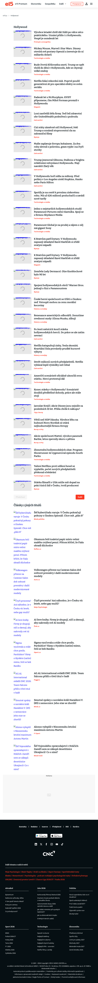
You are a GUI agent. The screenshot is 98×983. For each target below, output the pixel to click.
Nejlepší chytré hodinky (45, 943)
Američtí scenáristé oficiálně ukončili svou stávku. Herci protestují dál (58, 377)
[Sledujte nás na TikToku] (62, 844)
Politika (72, 888)
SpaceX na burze (43, 933)
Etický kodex (55, 977)
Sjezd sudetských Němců (78, 900)
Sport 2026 (10, 927)
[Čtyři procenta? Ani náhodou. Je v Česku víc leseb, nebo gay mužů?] (23, 606)
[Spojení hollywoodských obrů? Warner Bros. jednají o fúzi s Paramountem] (23, 289)
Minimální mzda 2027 (76, 946)
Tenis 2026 (9, 943)
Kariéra (76, 827)
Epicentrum (9, 895)
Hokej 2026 (9, 940)
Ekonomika (36, 4)
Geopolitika (50, 4)
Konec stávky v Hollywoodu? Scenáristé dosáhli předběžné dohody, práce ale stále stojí (57, 392)
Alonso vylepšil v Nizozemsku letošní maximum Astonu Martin (55, 728)
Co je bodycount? (11, 911)
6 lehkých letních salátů (45, 918)
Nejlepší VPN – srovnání (45, 946)
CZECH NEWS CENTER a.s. (58, 963)
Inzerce (45, 827)
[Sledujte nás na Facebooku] (46, 844)
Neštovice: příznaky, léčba (14, 898)
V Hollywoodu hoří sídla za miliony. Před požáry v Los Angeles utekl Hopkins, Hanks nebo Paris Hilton (58, 179)
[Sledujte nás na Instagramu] (52, 844)
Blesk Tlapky (26, 872)
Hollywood (14, 15)
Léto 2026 (41, 888)
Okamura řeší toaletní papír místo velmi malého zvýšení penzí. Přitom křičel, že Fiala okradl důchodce (59, 542)
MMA (7, 933)
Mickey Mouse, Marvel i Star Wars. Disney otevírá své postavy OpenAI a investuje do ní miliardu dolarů (59, 51)
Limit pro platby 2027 (76, 940)
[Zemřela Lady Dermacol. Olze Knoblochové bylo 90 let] (23, 275)
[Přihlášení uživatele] (86, 3)
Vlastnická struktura (75, 974)
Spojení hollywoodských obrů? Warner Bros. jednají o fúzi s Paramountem (59, 287)
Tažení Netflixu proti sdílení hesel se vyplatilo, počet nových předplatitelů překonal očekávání (55, 469)
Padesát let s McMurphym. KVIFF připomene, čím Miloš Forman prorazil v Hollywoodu (56, 100)
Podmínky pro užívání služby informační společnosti (64, 971)
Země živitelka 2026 (76, 950)
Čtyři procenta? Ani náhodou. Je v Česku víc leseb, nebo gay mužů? (58, 602)
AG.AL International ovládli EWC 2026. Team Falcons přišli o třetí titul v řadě (59, 675)
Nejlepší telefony (43, 936)
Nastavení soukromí (59, 974)
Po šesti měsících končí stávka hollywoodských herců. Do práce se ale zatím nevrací (59, 332)
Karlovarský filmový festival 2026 (48, 895)
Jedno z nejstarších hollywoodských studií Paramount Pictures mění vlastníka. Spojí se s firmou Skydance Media (59, 211)
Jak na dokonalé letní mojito (47, 915)
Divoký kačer (73, 914)
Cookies (47, 974)
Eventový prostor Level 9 (24, 879)
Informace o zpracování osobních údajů (29, 974)
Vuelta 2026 (60, 879)
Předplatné (56, 827)
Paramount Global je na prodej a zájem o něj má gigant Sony (58, 227)
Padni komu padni (75, 907)
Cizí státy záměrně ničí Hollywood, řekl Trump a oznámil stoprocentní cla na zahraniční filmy (56, 130)
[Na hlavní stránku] (9, 3)
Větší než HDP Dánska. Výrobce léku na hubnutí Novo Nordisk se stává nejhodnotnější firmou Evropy (56, 422)
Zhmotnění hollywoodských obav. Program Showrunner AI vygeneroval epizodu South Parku (58, 452)
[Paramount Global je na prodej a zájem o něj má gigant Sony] (23, 228)
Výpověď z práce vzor (76, 910)
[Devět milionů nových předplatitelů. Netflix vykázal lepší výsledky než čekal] (23, 365)
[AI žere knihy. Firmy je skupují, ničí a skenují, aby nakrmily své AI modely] (23, 627)
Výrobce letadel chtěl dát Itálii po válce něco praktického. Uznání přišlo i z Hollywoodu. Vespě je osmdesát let (58, 35)
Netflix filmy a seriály (44, 950)
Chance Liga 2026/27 (44, 879)
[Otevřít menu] (91, 3)
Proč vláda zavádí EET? (77, 904)
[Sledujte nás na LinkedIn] (36, 844)
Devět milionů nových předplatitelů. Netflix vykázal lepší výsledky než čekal (58, 363)
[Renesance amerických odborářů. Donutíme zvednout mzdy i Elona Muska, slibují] (23, 319)
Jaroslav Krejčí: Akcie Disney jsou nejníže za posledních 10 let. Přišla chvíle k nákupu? (58, 407)
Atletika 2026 (9, 950)
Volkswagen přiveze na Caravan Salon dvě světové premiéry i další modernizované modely (57, 573)
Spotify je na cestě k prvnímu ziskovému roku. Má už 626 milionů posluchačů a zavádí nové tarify (59, 195)
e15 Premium (21, 4)
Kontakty (23, 827)
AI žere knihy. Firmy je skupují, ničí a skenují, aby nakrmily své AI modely (59, 621)
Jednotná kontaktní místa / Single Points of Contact (31, 977)
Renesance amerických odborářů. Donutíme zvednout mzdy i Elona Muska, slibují (59, 317)
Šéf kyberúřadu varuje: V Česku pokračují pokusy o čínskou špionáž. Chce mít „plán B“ (59, 514)
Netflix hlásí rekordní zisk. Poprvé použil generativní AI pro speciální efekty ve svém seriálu (58, 84)
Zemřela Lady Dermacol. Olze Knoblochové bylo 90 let (58, 273)
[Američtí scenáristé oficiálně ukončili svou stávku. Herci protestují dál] (23, 379)
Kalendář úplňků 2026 (13, 908)
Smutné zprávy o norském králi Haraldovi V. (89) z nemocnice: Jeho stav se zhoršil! (58, 702)
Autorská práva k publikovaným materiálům (29, 971)
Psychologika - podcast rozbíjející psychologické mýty (47, 876)
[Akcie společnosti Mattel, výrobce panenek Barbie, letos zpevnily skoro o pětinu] (23, 439)
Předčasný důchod (76, 933)
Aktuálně (9, 888)
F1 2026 (8, 946)
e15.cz (5, 15)
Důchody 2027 (74, 943)
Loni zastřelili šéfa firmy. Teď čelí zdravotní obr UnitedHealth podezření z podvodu (58, 115)
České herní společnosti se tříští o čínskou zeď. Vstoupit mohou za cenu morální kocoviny (57, 302)
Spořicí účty (73, 936)
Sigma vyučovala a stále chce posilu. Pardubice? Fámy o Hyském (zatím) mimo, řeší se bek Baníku (57, 645)
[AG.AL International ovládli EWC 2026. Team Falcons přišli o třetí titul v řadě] (23, 683)
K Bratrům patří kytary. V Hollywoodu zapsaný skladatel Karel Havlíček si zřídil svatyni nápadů (56, 241)
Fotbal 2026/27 (10, 936)
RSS (67, 827)
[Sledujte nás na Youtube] (57, 844)
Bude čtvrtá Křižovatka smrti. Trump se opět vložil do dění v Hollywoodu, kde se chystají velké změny (59, 67)
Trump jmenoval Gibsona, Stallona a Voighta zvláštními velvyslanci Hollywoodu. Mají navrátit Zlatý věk (59, 163)
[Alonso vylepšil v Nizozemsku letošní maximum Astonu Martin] (23, 733)
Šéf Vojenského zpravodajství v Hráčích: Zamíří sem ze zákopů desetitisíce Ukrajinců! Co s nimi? (56, 749)
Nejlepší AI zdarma (43, 940)
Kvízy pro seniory (11, 905)
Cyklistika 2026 (10, 953)
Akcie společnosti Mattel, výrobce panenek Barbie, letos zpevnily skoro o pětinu (58, 437)
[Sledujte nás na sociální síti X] (41, 844)
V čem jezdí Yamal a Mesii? (14, 901)
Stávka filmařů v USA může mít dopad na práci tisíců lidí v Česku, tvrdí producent (57, 484)
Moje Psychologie (12, 872)
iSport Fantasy (54, 872)
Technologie (42, 927)
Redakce (34, 827)
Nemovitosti (17, 876)
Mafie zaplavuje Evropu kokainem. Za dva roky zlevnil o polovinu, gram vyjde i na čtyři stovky (59, 146)
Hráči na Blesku (40, 872)
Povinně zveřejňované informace (73, 977)
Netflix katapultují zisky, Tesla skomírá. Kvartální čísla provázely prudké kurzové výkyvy (57, 348)
